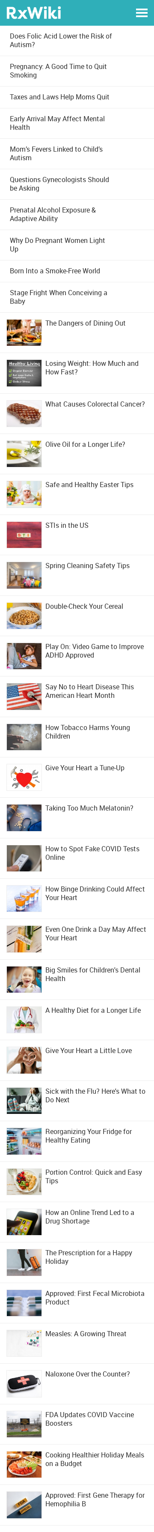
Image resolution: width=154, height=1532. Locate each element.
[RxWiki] (33, 12)
